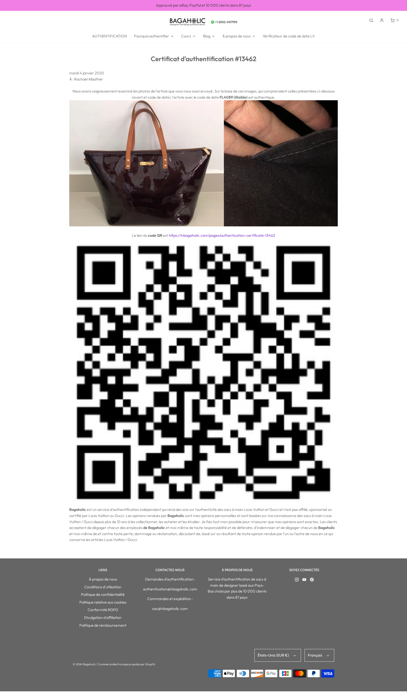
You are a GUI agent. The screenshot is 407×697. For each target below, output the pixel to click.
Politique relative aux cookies (102, 602)
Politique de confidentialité (103, 594)
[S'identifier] (382, 20)
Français (315, 655)
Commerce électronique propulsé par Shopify (126, 664)
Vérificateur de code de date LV (289, 36)
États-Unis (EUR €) (274, 655)
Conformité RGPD (103, 609)
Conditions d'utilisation (102, 587)
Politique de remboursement (102, 625)
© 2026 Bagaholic (84, 664)
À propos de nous (103, 579)
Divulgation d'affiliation (103, 617)
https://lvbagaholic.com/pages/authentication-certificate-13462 (222, 235)
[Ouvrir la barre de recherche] (371, 20)
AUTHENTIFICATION (109, 36)
